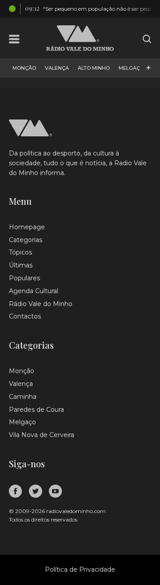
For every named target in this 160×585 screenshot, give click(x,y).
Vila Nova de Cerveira (41, 435)
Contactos (25, 316)
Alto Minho (94, 68)
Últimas (20, 265)
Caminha (22, 397)
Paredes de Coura (36, 410)
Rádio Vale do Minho (40, 304)
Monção (24, 68)
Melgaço (131, 68)
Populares (24, 278)
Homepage (27, 227)
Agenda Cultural (33, 291)
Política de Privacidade (80, 569)
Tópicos (20, 252)
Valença (57, 68)
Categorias (25, 240)
